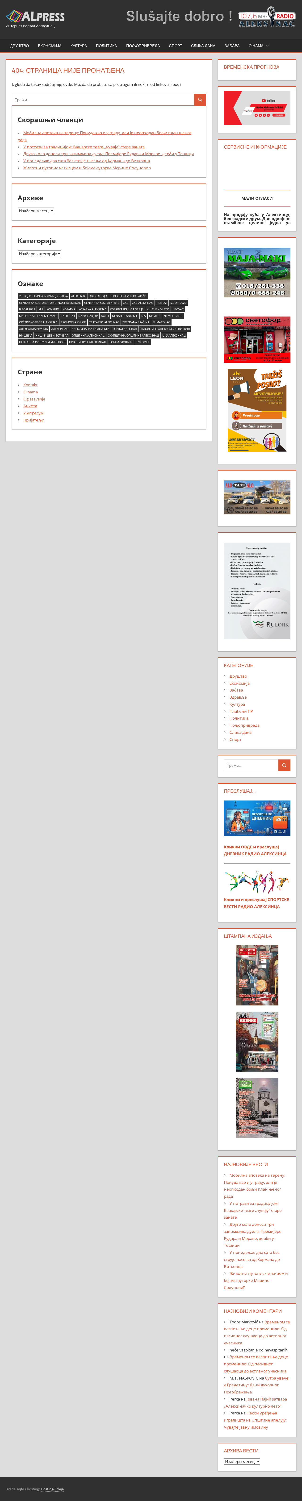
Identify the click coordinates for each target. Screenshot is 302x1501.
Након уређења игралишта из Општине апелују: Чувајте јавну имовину (255, 1420)
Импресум (33, 413)
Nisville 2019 (173, 316)
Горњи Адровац (125, 329)
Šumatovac (161, 322)
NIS (143, 316)
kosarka (69, 309)
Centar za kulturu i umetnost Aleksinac (50, 303)
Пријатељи (33, 420)
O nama (30, 392)
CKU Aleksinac (142, 303)
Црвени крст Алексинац (87, 342)
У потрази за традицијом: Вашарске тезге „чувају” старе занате (84, 147)
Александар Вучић (33, 329)
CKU (126, 303)
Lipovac (178, 309)
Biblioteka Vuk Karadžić (129, 296)
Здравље (238, 697)
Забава (232, 46)
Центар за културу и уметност (42, 342)
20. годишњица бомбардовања (43, 296)
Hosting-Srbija (52, 1489)
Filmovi (161, 303)
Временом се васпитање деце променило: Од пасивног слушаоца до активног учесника (256, 1364)
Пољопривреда (143, 46)
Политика (106, 46)
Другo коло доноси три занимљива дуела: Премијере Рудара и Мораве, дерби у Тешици (108, 153)
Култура (79, 46)
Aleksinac (78, 296)
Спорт (175, 46)
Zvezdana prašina (135, 322)
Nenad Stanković (125, 316)
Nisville (154, 316)
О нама (256, 46)
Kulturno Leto (158, 309)
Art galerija (98, 296)
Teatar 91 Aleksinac (104, 322)
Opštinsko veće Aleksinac (38, 322)
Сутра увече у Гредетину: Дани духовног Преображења (256, 1385)
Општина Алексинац (88, 336)
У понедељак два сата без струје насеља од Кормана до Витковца (86, 160)
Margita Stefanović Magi (38, 316)
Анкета (30, 406)
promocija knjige (73, 322)
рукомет (143, 342)
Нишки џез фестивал (51, 336)
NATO (105, 316)
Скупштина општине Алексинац (133, 336)
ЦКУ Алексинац (174, 336)
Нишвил (25, 336)
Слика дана (203, 46)
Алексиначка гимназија (90, 329)
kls (40, 309)
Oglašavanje (34, 399)
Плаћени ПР (241, 711)
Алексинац (59, 329)
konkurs (52, 309)
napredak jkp (88, 316)
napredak (67, 316)
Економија (50, 46)
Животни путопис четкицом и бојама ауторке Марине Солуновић (87, 168)
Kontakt (30, 385)
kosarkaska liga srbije (126, 309)
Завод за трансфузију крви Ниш (165, 329)
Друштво (19, 46)
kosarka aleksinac (93, 309)
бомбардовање (121, 342)
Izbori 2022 (27, 309)
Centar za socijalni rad (102, 303)
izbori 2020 (178, 303)
